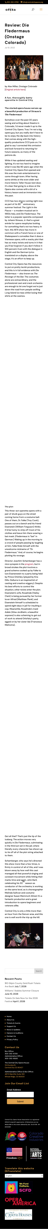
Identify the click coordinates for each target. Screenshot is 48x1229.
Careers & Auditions (15, 1033)
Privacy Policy (12, 1039)
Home (9, 1016)
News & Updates (13, 1030)
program (29, 564)
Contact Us (11, 1036)
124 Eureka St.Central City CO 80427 (14, 1066)
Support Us (11, 1026)
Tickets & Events (13, 1023)
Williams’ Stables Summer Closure (22, 990)
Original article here (15, 89)
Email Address (14, 1090)
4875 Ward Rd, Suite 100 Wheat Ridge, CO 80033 (15, 1075)
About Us (10, 1020)
